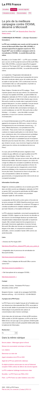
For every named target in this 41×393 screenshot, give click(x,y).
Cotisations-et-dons (9, 13)
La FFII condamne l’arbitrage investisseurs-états (17, 370)
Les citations (6, 350)
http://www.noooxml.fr (8, 277)
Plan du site (5, 389)
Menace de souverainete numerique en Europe (16, 346)
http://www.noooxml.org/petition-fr (12, 268)
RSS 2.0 (28, 389)
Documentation (21, 13)
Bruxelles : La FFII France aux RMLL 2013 (15, 374)
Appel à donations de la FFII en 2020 (13, 357)
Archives (13, 9)
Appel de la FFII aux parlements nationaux (15, 361)
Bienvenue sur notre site (9, 353)
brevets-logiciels (24, 9)
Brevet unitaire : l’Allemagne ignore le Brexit (15, 342)
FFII (30, 13)
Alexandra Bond (23, 31)
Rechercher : (6, 330)
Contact (22, 389)
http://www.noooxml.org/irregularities (13, 257)
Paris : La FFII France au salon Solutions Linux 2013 (18, 377)
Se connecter (14, 389)
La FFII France (11, 4)
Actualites (6, 9)
